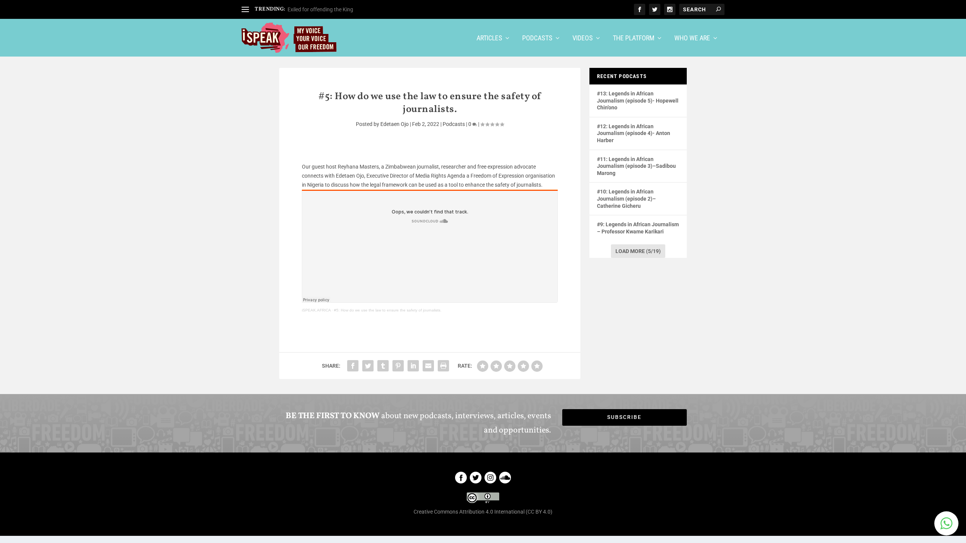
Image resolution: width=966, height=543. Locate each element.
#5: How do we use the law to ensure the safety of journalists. (387, 310)
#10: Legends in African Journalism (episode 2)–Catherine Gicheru (626, 199)
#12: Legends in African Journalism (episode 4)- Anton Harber (633, 133)
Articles (489, 38)
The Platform (633, 38)
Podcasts (537, 38)
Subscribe (624, 417)
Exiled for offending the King (321, 9)
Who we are (692, 38)
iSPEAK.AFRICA (316, 310)
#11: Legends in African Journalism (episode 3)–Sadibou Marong (636, 166)
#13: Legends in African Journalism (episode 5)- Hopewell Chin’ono (637, 100)
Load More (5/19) (638, 251)
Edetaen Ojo (394, 124)
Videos (582, 38)
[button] (946, 523)
